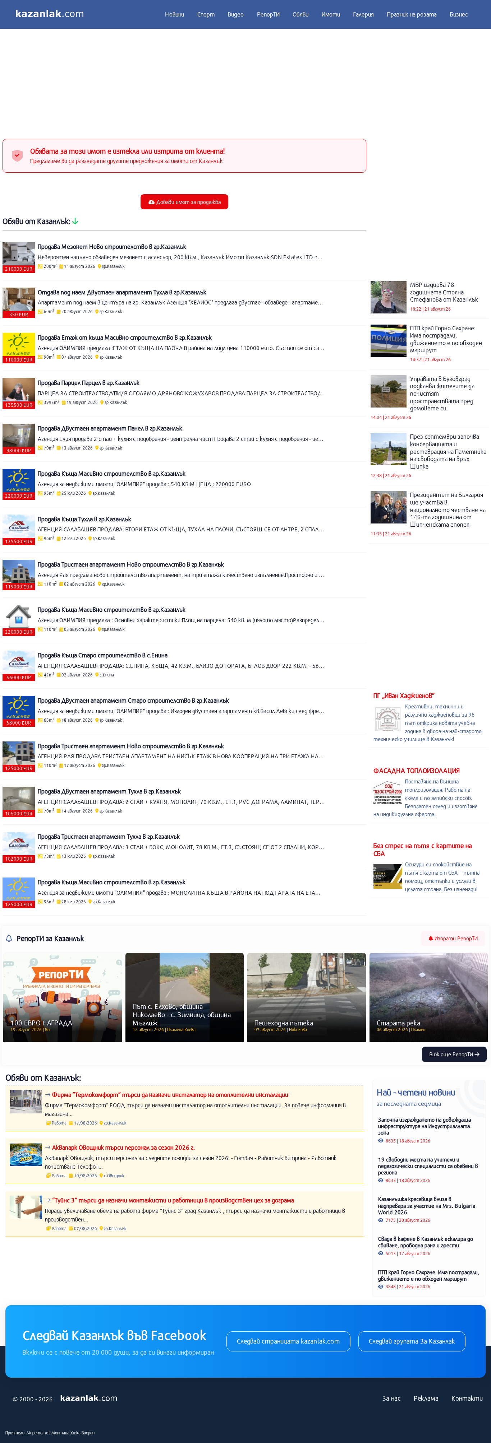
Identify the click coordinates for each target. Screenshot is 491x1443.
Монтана (60, 1432)
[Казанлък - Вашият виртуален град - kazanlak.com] (49, 14)
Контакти (467, 1398)
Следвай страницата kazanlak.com (288, 1341)
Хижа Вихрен (82, 1432)
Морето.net (38, 1432)
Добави (188, 202)
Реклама (426, 1398)
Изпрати (455, 938)
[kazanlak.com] (89, 1398)
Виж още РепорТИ (452, 1054)
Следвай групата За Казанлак (412, 1341)
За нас (391, 1398)
